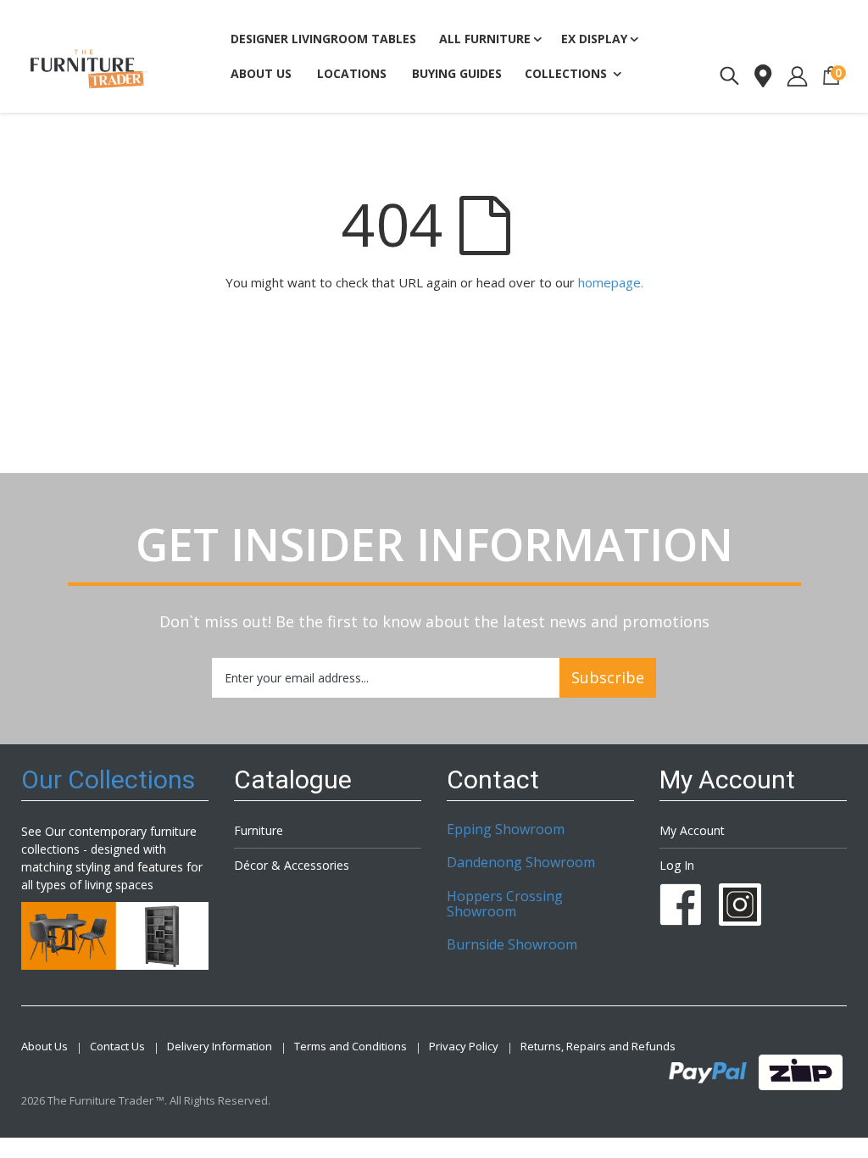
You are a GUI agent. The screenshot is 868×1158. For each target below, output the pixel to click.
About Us (44, 1046)
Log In (676, 865)
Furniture (258, 830)
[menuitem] (457, 74)
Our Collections (108, 779)
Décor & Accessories (291, 865)
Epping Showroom (506, 829)
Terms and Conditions (350, 1046)
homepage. (610, 282)
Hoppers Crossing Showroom (505, 904)
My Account (692, 830)
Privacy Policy (463, 1046)
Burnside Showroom (512, 944)
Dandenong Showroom (521, 862)
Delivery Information (219, 1046)
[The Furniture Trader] (89, 69)
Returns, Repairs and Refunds (598, 1046)
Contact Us (117, 1046)
